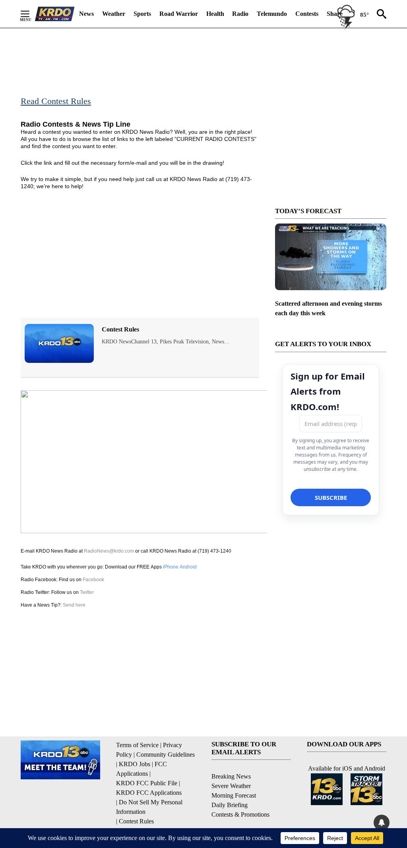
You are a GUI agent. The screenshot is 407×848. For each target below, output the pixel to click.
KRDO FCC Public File (146, 783)
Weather (113, 13)
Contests (306, 13)
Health (215, 13)
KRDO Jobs (134, 764)
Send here (74, 605)
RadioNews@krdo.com (109, 551)
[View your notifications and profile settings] (382, 823)
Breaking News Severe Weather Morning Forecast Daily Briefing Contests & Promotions (240, 795)
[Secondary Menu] (31, 14)
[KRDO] (55, 14)
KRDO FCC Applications (149, 792)
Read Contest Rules (56, 101)
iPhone (170, 567)
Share (335, 13)
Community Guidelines (165, 754)
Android (188, 567)
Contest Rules (120, 329)
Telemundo (272, 13)
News (86, 13)
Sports (142, 13)
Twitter (87, 592)
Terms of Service (137, 745)
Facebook (93, 579)
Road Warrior (178, 13)
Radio (240, 13)
